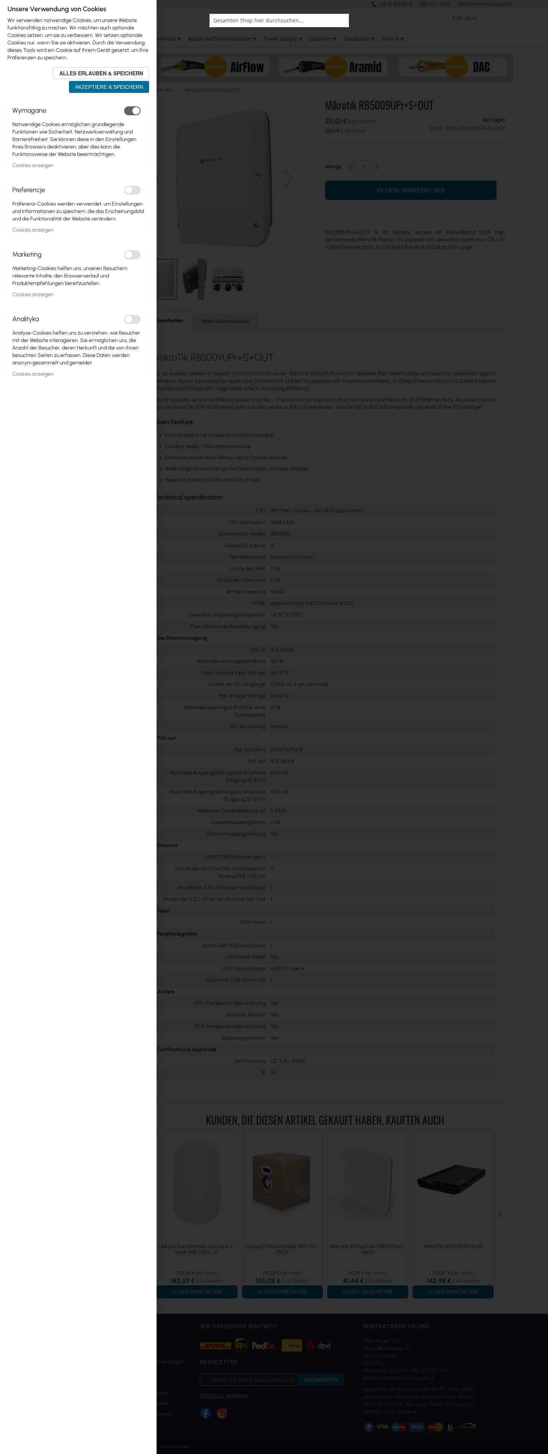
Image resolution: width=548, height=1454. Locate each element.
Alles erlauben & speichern (101, 73)
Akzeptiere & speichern (109, 87)
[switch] (132, 110)
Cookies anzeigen (33, 165)
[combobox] (279, 20)
